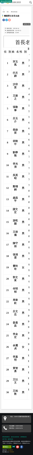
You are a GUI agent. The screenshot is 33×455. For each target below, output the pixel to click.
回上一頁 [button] (27, 24)
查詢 (30, 2)
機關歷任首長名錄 (11, 16)
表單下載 (4, 439)
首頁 (4, 11)
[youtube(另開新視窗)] (17, 447)
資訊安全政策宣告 (15, 436)
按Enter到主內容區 (6, 1)
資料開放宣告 (23, 436)
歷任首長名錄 (14, 11)
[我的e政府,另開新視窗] (13, 447)
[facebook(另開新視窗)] (21, 447)
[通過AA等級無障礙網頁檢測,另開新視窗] (6, 447)
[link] (3, 20)
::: (3, 9)
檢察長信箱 (10, 439)
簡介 (8, 11)
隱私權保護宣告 (6, 436)
